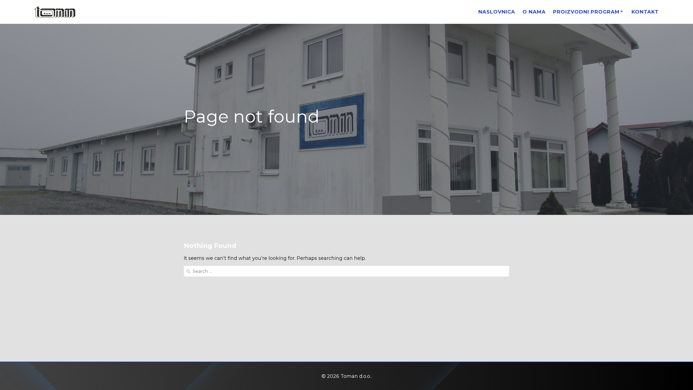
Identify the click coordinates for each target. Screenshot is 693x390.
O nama (534, 12)
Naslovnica (496, 12)
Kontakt (645, 12)
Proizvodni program (586, 12)
